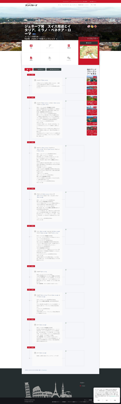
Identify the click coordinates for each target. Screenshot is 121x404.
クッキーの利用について (84, 401)
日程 (29, 69)
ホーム (59, 4)
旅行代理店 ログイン (93, 1)
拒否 (99, 400)
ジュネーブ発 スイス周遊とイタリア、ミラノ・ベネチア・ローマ (48, 30)
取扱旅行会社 (81, 4)
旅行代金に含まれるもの (54, 69)
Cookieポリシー (113, 396)
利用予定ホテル (40, 69)
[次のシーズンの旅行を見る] (56, 39)
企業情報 (90, 400)
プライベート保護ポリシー (73, 401)
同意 (115, 400)
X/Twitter (83, 385)
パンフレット (74, 4)
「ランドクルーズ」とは (66, 4)
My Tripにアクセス (66, 1)
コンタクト (86, 4)
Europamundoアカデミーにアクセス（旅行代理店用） (79, 1)
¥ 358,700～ (92, 38)
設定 (107, 400)
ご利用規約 (64, 401)
